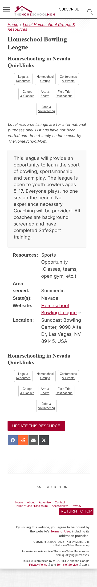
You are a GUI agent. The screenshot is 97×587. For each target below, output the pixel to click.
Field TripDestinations (64, 94)
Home (13, 24)
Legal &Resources (23, 79)
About (33, 505)
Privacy (86, 509)
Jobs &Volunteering (46, 110)
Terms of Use (60, 536)
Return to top (76, 515)
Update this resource (36, 429)
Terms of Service (67, 569)
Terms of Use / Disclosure (35, 509)
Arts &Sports (44, 94)
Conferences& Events (68, 79)
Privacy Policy (38, 569)
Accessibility (68, 509)
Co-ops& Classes (27, 94)
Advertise (50, 505)
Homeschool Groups (45, 79)
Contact (67, 505)
